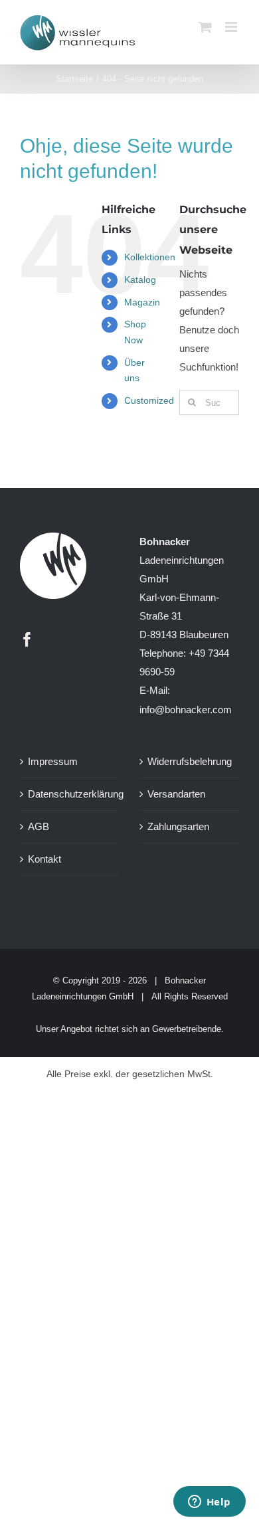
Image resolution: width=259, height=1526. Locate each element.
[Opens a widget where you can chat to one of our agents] (209, 1502)
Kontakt (44, 859)
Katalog (140, 279)
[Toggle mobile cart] (205, 27)
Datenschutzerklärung (70, 794)
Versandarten (176, 794)
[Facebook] (27, 639)
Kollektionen (149, 257)
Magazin (142, 302)
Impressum (53, 761)
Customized (149, 400)
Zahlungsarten (178, 826)
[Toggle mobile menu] (232, 27)
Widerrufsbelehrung (189, 761)
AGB (38, 826)
